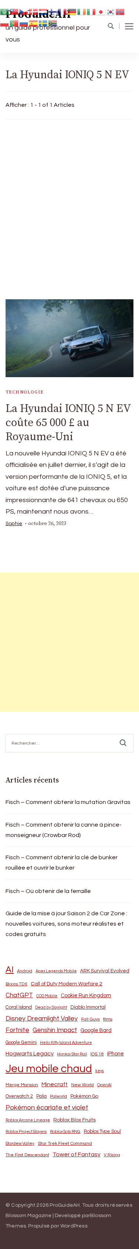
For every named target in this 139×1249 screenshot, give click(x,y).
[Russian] (24, 23)
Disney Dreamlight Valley (42, 1018)
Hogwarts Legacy (30, 1054)
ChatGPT (19, 995)
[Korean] (111, 11)
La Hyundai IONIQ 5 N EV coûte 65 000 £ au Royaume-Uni (68, 423)
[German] (72, 11)
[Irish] (82, 11)
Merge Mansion (22, 1084)
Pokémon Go (84, 1096)
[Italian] (91, 11)
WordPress (73, 1226)
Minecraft (55, 1084)
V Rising (112, 1155)
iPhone (115, 1054)
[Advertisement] (69, 207)
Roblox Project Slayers (26, 1132)
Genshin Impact (55, 1030)
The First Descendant (27, 1155)
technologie (24, 392)
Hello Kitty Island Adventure (66, 1043)
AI (10, 969)
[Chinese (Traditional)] (14, 11)
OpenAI (104, 1085)
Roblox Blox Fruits (74, 1120)
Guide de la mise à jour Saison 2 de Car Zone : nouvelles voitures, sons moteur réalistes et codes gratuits (66, 923)
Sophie (14, 523)
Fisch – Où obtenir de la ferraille (48, 891)
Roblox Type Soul (102, 1131)
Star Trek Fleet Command (65, 1143)
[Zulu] (53, 23)
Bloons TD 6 (16, 984)
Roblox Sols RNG (65, 1132)
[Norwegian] (120, 11)
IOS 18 (97, 1054)
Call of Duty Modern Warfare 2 (66, 983)
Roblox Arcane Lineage (28, 1120)
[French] (62, 11)
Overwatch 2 (19, 1096)
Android (24, 971)
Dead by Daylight (51, 1007)
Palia (41, 1096)
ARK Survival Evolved (104, 970)
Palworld (58, 1096)
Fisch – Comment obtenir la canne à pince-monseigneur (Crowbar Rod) (64, 830)
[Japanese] (101, 11)
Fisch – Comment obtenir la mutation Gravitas (68, 802)
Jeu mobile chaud (49, 1068)
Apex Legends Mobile (56, 971)
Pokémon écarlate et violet (47, 1107)
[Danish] (34, 11)
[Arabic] (5, 11)
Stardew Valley (20, 1143)
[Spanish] (34, 23)
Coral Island (19, 1007)
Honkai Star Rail (72, 1054)
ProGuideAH (65, 1205)
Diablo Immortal (88, 1007)
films (107, 1019)
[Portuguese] (14, 23)
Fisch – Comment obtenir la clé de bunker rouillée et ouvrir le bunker (62, 862)
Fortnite (17, 1030)
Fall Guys (90, 1019)
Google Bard (96, 1030)
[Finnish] (53, 11)
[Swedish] (43, 23)
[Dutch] (43, 11)
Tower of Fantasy (76, 1154)
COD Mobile (46, 996)
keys (99, 1071)
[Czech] (24, 11)
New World (82, 1084)
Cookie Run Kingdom (86, 995)
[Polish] (5, 23)
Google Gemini (21, 1042)
